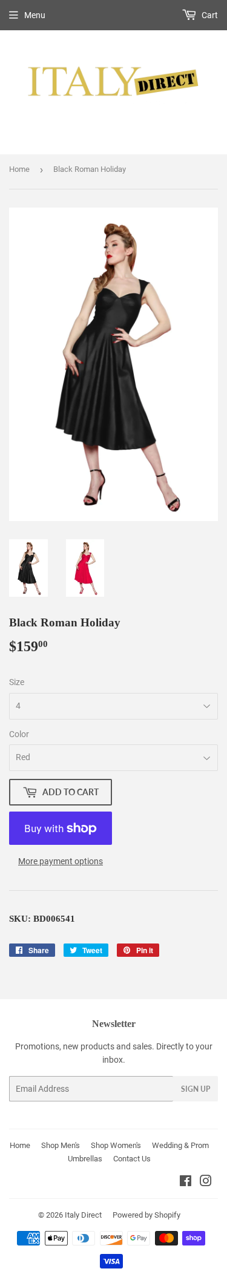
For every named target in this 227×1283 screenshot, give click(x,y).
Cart (209, 15)
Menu (34, 15)
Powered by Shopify (146, 1214)
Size (16, 682)
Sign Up (195, 1089)
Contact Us (132, 1158)
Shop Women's (116, 1145)
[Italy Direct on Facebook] (185, 1182)
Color (19, 734)
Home (19, 169)
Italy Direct (83, 1214)
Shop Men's (60, 1145)
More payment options (60, 861)
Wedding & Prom (180, 1145)
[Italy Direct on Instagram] (206, 1182)
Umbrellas (85, 1158)
